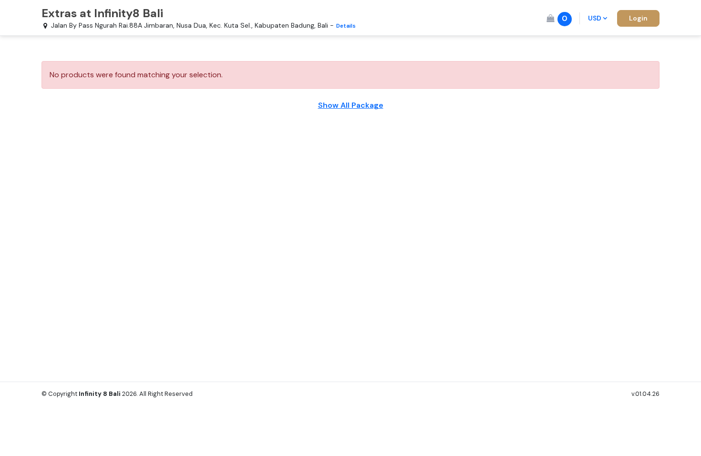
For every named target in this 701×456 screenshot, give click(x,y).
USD (594, 18)
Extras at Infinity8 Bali (102, 13)
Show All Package (350, 105)
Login (638, 18)
